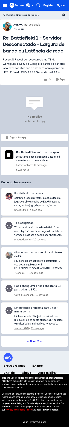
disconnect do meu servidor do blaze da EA (38, 254)
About (26, 373)
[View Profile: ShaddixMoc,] (9, 196)
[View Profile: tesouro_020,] (9, 310)
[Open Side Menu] (5, 5)
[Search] (38, 5)
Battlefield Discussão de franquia (22, 14)
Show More (36, 341)
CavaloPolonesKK (24, 294)
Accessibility (47, 373)
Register (48, 5)
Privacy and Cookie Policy (18, 410)
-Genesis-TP (21, 272)
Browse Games (14, 366)
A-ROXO (18, 24)
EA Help (9, 373)
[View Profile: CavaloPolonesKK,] (9, 288)
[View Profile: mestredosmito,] (9, 225)
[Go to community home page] (17, 5)
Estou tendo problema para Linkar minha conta (36, 309)
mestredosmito (22, 239)
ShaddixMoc (21, 210)
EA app (37, 366)
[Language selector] (30, 5)
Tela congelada (23, 223)
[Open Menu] (63, 14)
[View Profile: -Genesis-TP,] (9, 255)
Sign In (61, 5)
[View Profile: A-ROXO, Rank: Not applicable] (7, 26)
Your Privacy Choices (34, 421)
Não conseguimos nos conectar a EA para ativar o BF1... (37, 287)
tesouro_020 (21, 328)
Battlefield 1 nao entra (28, 193)
